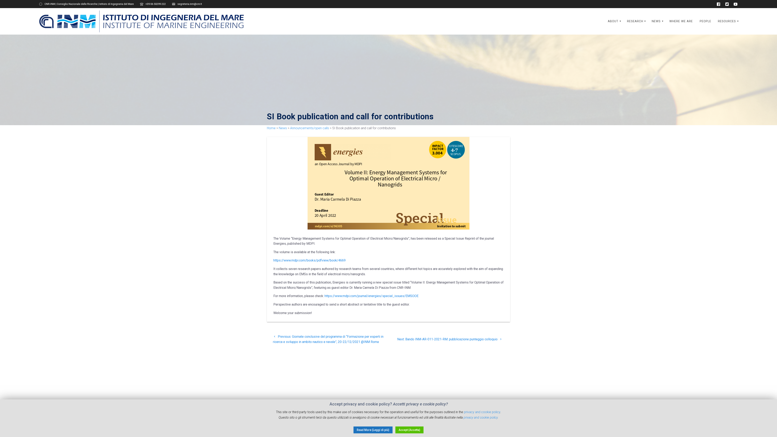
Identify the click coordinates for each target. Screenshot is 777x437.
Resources (727, 21)
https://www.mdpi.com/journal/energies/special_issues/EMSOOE (371, 296)
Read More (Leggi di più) (373, 430)
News (656, 21)
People (705, 21)
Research (635, 21)
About (613, 21)
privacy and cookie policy (482, 412)
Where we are (681, 21)
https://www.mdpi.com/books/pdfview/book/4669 (309, 260)
